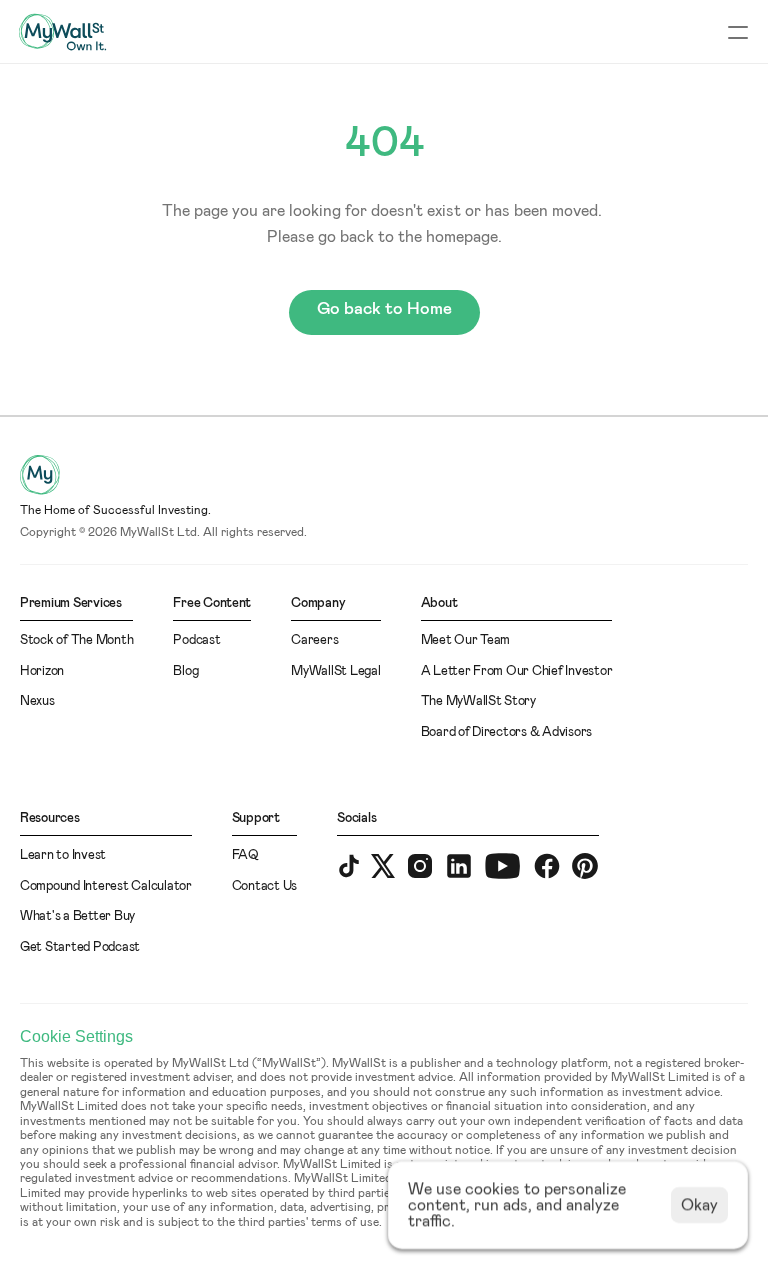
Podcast (196, 640)
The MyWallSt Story (478, 701)
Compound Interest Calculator (106, 886)
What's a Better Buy (77, 916)
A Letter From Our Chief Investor (517, 671)
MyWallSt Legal (335, 671)
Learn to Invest (63, 855)
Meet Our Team (466, 640)
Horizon (42, 671)
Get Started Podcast (80, 947)
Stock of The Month (76, 640)
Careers (314, 640)
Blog (185, 671)
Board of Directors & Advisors (506, 732)
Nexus (37, 701)
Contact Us (264, 886)
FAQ (245, 855)
